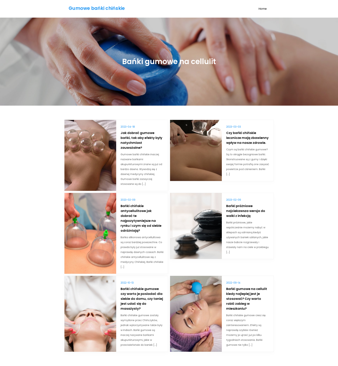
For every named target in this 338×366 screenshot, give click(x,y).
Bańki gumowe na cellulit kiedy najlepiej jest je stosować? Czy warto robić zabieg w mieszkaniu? (246, 299)
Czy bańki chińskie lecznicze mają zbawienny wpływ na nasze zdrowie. (247, 138)
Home (262, 9)
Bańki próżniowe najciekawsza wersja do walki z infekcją (245, 211)
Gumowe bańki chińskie (97, 8)
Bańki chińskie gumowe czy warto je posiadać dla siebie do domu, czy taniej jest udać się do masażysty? (142, 299)
